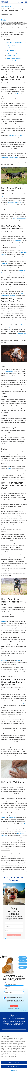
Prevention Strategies (12, 60)
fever (22, 324)
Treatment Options (11, 55)
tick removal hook (12, 817)
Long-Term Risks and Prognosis (14, 58)
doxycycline (4, 660)
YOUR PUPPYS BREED (7, 986)
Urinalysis (13, 527)
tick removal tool (17, 826)
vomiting (17, 335)
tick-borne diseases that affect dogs (9, 30)
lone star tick (21, 19)
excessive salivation (21, 333)
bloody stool (6, 335)
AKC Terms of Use (12, 999)
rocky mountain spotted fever (11, 19)
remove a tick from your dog (14, 202)
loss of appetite (9, 327)
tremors (9, 331)
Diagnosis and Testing (12, 53)
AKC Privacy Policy (24, 1010)
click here (18, 1008)
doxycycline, (4, 621)
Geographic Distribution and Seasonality (16, 42)
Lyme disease (19, 655)
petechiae (9, 468)
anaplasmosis (4, 658)
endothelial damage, (20, 703)
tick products (4, 263)
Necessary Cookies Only (14, 1066)
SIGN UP (14, 1006)
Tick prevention (17, 240)
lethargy (3, 327)
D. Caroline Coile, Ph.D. (8, 13)
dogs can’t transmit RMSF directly (9, 196)
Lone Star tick (16, 93)
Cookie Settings (14, 1070)
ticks (3, 19)
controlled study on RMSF (7, 371)
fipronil (21, 256)
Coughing (12, 335)
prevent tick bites (22, 785)
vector (19, 98)
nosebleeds (23, 831)
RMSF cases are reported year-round (9, 157)
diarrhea (22, 335)
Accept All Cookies (14, 1062)
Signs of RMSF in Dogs (12, 50)
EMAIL (5, 982)
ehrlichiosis (12, 658)
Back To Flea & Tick (6, 6)
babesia (18, 660)
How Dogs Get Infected (12, 47)
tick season (3, 20)
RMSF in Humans (11, 45)
